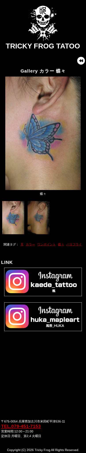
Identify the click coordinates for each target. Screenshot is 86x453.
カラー (30, 244)
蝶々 (61, 244)
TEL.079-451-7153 (21, 426)
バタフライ (74, 244)
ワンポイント (46, 244)
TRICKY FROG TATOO (43, 46)
